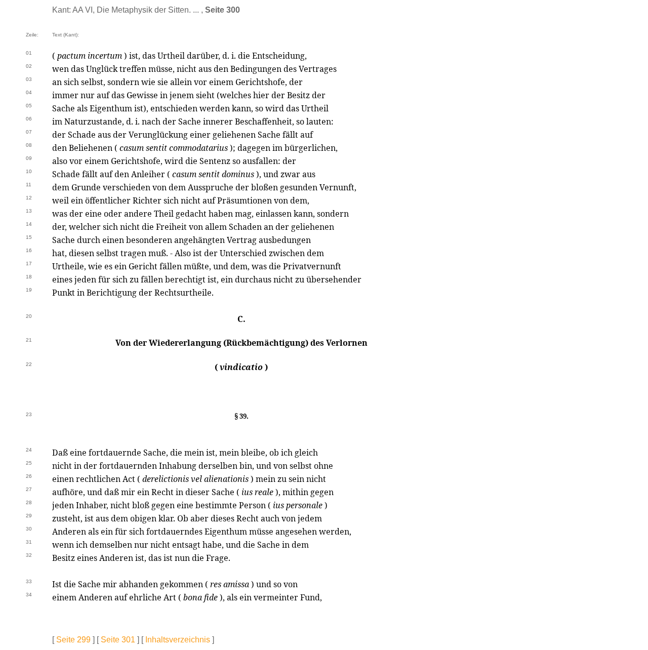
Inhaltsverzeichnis (177, 639)
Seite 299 (73, 639)
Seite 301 (118, 639)
